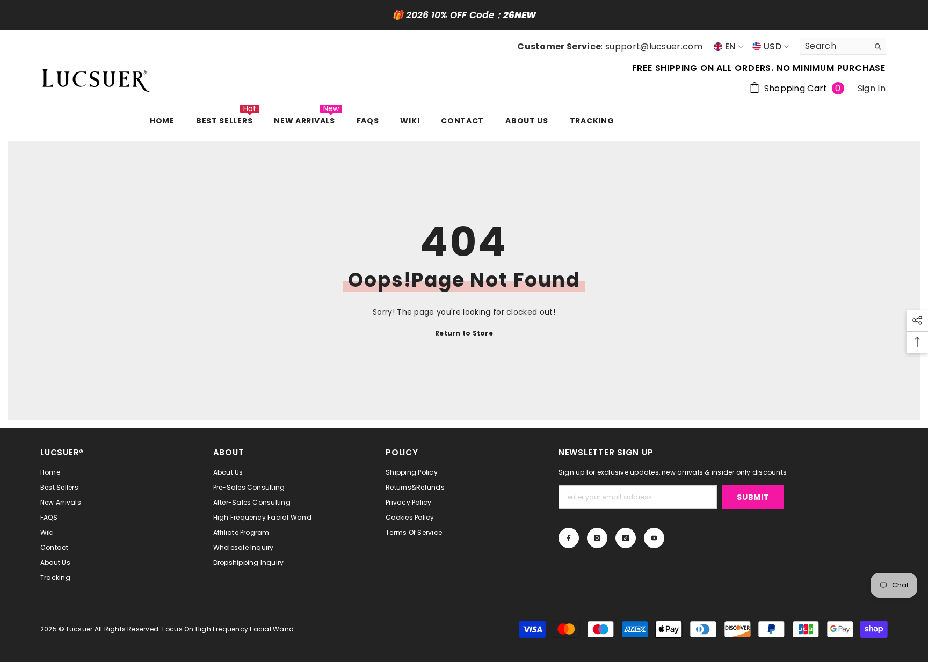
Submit (753, 497)
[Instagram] (597, 538)
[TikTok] (625, 538)
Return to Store (464, 333)
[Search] (843, 46)
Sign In (872, 88)
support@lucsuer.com (653, 46)
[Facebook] (569, 538)
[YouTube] (654, 538)
